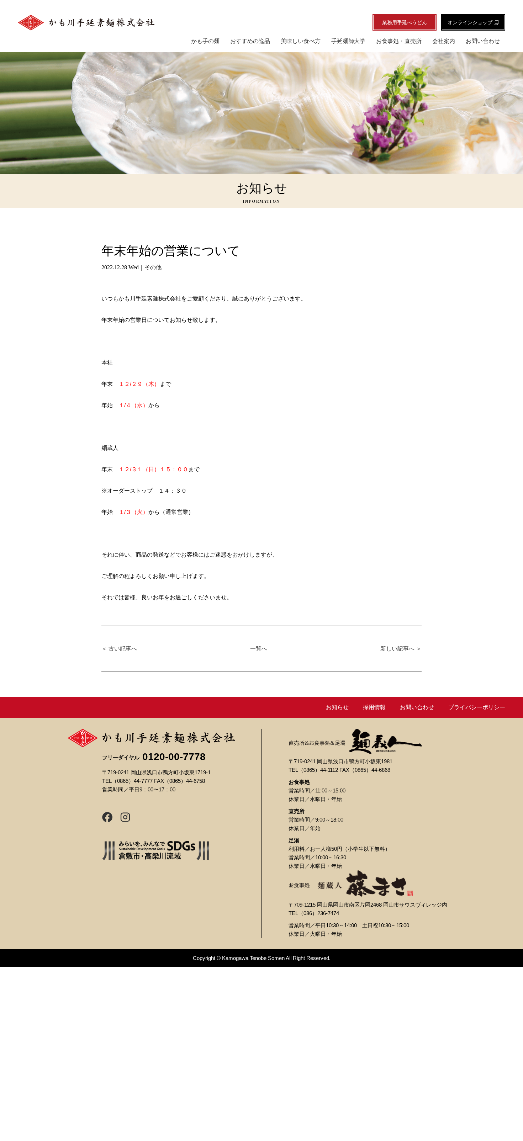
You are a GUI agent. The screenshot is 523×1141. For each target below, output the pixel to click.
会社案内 (443, 41)
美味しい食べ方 (301, 41)
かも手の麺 (205, 41)
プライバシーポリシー (476, 707)
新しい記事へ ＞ (401, 649)
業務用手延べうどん (404, 22)
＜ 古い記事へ (119, 649)
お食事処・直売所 (399, 41)
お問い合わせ (483, 41)
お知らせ (337, 707)
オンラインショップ (471, 22)
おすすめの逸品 (250, 41)
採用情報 (374, 707)
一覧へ (258, 649)
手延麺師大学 (348, 41)
